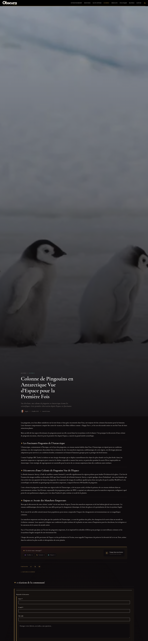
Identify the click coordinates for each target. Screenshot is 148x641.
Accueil (24, 373)
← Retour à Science (28, 572)
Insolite (114, 3)
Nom (20, 599)
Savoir (139, 3)
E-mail (20, 607)
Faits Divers (97, 3)
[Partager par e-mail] (39, 566)
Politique (123, 3)
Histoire (87, 3)
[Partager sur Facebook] (31, 566)
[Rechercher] (144, 3)
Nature (131, 3)
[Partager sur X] (35, 566)
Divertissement (76, 3)
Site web (20, 616)
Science (106, 3)
